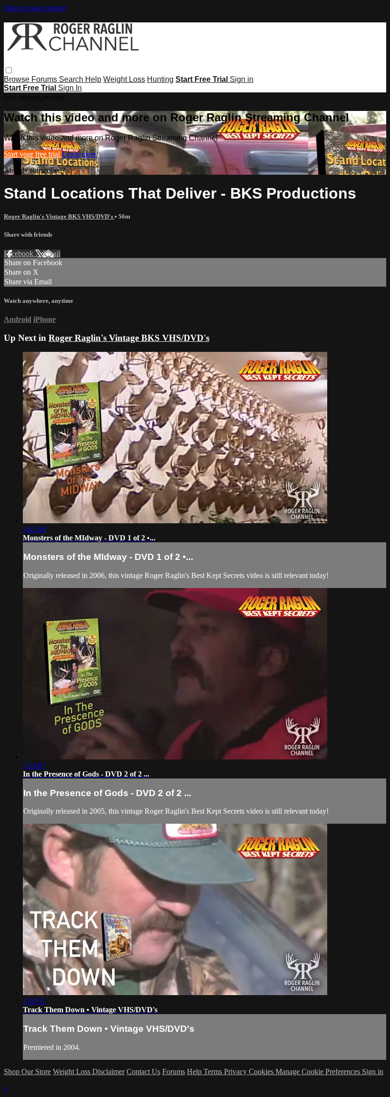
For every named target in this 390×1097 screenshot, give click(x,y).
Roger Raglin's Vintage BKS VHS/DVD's (59, 216)
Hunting (160, 79)
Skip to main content (35, 8)
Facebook (19, 253)
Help (93, 79)
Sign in (242, 79)
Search (72, 79)
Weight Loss (124, 79)
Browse (17, 79)
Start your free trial (33, 154)
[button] (9, 70)
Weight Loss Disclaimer (89, 1071)
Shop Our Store (27, 1071)
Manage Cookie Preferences (318, 1071)
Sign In (70, 88)
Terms (214, 1071)
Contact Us (143, 1071)
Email (51, 253)
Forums (45, 79)
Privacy (236, 1071)
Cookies (262, 1071)
